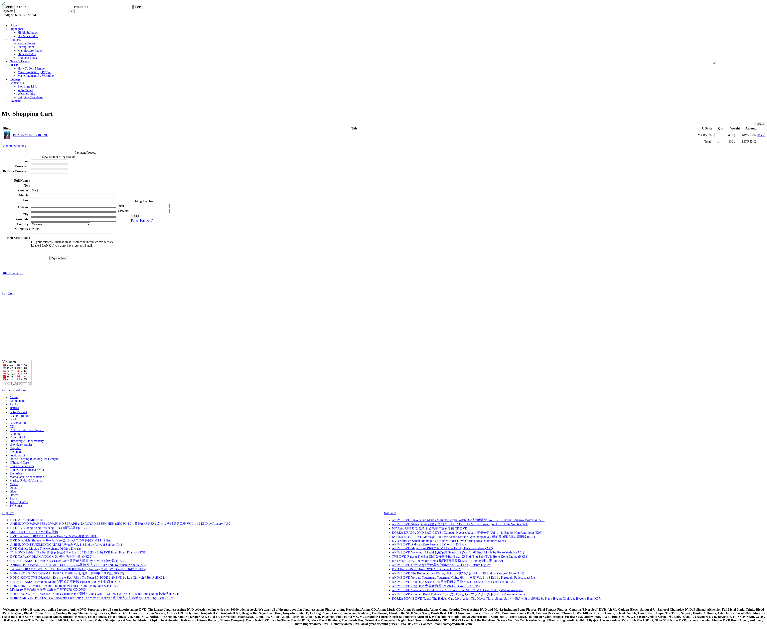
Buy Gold (8, 293)
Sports (14, 498)
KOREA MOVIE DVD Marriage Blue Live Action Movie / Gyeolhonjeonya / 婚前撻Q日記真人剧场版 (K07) (463, 536)
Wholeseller (25, 90)
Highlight (8, 513)
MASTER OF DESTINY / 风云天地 (34, 532)
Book (13, 419)
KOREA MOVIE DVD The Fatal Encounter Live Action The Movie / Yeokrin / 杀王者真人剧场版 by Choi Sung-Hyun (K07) (91, 598)
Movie (14, 484)
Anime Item (17, 400)
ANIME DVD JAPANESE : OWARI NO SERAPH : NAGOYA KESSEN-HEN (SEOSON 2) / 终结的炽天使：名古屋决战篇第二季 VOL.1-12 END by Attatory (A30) (120, 523)
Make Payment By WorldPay (36, 75)
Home (13, 25)
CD (12, 426)
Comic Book (18, 437)
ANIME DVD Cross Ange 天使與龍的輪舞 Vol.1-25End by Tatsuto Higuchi (441, 565)
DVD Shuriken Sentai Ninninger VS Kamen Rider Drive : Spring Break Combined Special (449, 540)
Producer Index (27, 57)
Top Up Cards (19, 502)
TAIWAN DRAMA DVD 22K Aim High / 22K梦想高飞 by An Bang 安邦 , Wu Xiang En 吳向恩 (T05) (78, 569)
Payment (15, 101)
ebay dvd (15, 448)
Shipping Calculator (30, 97)
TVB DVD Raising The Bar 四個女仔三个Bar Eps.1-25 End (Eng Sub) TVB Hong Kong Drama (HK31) (78, 552)
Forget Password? (142, 220)
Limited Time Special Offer (27, 469)
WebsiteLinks (26, 93)
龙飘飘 (14, 408)
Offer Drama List (12, 273)
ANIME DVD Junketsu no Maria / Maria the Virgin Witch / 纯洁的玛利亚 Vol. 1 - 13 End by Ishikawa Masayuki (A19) (468, 520)
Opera (13, 487)
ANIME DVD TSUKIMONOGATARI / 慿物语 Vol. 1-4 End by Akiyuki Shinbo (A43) (66, 544)
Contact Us (17, 83)
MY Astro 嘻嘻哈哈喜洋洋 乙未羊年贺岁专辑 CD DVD (48, 589)
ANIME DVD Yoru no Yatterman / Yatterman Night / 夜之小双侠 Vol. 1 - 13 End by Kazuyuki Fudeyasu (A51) (463, 577)
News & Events (20, 61)
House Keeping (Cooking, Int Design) (34, 459)
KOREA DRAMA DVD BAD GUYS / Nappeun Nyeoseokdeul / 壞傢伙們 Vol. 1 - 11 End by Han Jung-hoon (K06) (467, 532)
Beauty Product (19, 415)
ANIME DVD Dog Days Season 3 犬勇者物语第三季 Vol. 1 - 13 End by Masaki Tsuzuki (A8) (453, 581)
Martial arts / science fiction (27, 477)
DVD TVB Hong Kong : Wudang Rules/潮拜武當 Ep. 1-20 (48, 527)
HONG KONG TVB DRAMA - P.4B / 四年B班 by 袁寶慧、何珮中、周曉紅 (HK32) (67, 573)
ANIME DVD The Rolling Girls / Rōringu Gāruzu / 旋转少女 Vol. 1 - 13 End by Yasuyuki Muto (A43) (458, 573)
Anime (14, 397)
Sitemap (15, 79)
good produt (17, 455)
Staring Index (26, 47)
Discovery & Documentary (27, 441)
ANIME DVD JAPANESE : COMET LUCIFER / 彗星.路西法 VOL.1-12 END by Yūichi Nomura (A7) (78, 565)
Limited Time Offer (22, 466)
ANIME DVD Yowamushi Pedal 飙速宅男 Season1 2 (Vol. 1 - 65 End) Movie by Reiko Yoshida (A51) (458, 552)
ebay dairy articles (21, 444)
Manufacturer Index (30, 50)
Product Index (26, 43)
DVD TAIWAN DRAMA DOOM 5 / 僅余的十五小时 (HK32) (51, 556)
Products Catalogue (14, 390)
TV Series (16, 505)
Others (14, 495)
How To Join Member (32, 68)
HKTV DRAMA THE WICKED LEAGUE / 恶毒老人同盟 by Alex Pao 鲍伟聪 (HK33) (68, 560)
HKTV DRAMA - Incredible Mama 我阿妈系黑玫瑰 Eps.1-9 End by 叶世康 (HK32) (65, 581)
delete (761, 135)
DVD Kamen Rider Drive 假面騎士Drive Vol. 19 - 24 (426, 569)
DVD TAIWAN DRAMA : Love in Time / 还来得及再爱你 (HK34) (54, 536)
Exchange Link (27, 86)
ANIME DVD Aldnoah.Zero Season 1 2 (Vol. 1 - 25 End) (429, 544)
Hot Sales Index (28, 36)
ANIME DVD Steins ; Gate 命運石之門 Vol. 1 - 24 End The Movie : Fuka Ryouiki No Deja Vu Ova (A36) (460, 524)
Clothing (15, 433)
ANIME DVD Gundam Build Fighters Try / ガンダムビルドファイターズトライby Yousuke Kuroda (458, 594)
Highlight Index (28, 32)
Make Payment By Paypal (34, 72)
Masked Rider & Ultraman (26, 480)
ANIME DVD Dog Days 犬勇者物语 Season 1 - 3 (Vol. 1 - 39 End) (436, 586)
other (13, 491)
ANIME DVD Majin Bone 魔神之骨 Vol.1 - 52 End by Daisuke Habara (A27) (442, 548)
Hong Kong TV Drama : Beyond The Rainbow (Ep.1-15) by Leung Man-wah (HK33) (65, 585)
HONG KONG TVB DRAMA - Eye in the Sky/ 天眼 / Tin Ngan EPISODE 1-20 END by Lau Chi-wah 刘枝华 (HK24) (87, 577)
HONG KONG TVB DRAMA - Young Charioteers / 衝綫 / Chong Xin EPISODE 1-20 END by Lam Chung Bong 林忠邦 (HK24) (94, 593)
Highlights (16, 29)
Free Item (16, 451)
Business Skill (18, 423)
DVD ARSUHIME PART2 (27, 520)
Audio (14, 404)
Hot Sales (390, 513)
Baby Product (18, 412)
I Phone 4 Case (19, 462)
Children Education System (27, 430)
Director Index (27, 54)
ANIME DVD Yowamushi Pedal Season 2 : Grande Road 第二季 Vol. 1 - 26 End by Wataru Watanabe (457, 590)
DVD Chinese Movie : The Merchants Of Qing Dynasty (45, 548)
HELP (14, 65)
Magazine (16, 473)
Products (15, 39)
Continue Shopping (14, 145)
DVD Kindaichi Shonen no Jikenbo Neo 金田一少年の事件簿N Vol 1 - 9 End (60, 540)
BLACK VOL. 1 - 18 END (30, 135)
